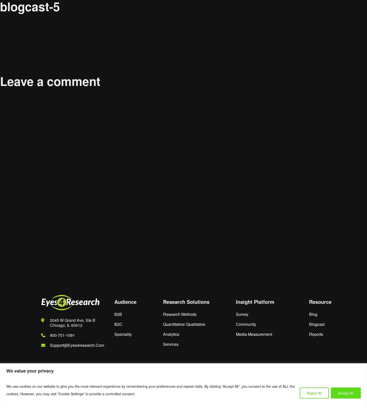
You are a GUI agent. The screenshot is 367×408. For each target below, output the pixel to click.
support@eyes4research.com (77, 345)
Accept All (346, 393)
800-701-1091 (62, 335)
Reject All (314, 393)
